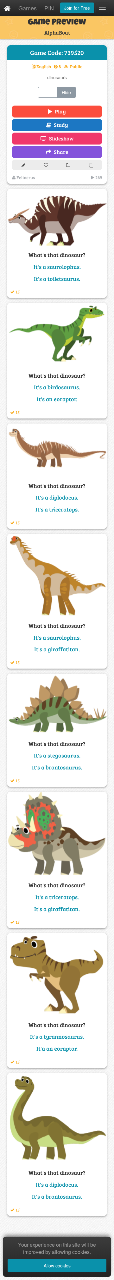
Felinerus (25, 177)
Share (59, 152)
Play (59, 111)
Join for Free (77, 8)
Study (59, 125)
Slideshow (60, 138)
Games (27, 8)
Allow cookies (57, 1265)
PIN (49, 8)
